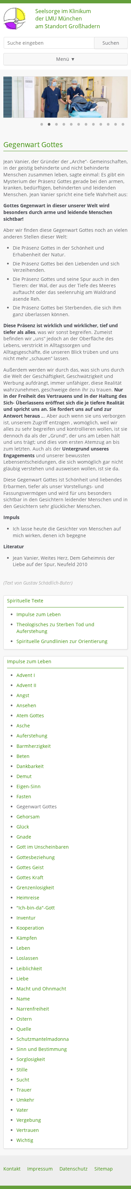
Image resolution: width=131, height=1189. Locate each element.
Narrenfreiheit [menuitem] (32, 1009)
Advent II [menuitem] (26, 685)
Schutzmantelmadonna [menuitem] (42, 1039)
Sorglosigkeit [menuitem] (30, 1059)
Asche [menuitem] (23, 725)
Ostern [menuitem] (24, 1019)
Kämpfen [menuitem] (26, 938)
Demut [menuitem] (24, 776)
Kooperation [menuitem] (30, 928)
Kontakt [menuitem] (11, 1168)
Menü (62, 59)
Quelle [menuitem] (23, 1029)
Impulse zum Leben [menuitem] (38, 614)
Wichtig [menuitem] (24, 1140)
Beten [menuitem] (23, 756)
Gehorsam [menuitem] (28, 816)
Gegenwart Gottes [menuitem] (36, 806)
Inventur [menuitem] (26, 918)
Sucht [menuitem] (22, 1079)
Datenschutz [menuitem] (73, 1168)
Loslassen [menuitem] (27, 958)
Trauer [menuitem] (24, 1090)
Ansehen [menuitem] (26, 705)
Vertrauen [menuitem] (27, 1130)
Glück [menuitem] (22, 826)
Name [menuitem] (23, 998)
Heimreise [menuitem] (27, 897)
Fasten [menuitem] (23, 796)
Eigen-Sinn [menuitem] (28, 786)
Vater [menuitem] (22, 1110)
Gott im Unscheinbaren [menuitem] (42, 847)
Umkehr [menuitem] (25, 1100)
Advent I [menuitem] (25, 675)
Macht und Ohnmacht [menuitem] (41, 988)
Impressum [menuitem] (40, 1168)
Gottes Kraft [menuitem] (29, 877)
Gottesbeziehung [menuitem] (35, 857)
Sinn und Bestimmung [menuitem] (41, 1049)
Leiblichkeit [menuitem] (29, 968)
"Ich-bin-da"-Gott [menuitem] (35, 907)
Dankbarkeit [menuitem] (30, 766)
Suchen (110, 43)
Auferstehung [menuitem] (31, 735)
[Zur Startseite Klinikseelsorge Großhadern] (14, 28)
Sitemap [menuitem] (103, 1168)
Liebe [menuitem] (22, 978)
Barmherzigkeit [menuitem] (33, 746)
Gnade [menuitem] (23, 837)
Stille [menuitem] (22, 1069)
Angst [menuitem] (22, 695)
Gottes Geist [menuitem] (30, 867)
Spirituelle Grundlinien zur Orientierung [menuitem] (61, 641)
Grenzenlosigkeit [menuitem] (35, 887)
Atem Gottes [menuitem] (30, 715)
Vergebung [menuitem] (28, 1120)
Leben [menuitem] (23, 948)
